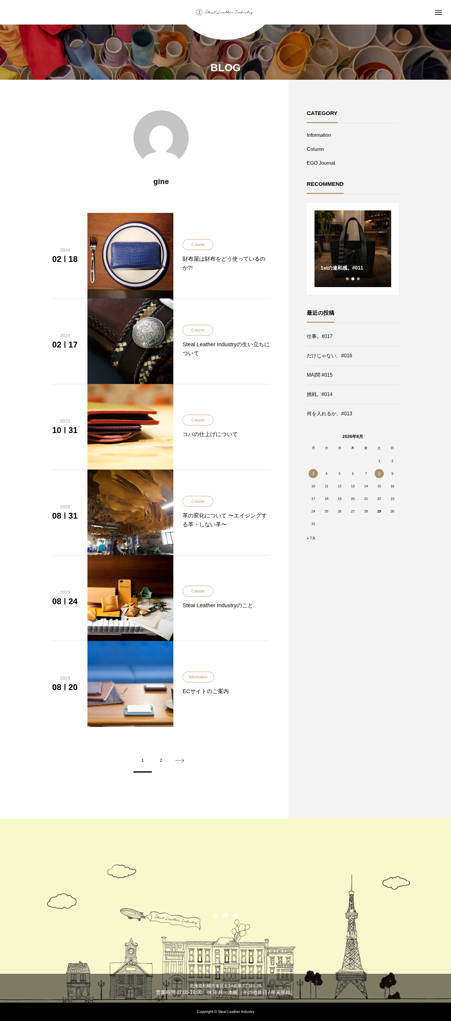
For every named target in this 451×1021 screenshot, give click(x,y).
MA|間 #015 (320, 375)
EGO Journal (321, 163)
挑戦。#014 (320, 394)
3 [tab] (358, 278)
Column (315, 149)
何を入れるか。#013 (329, 413)
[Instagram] (215, 915)
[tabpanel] (352, 248)
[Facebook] (225, 915)
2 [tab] (353, 278)
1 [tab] (347, 278)
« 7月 (311, 538)
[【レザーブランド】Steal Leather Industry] (225, 12)
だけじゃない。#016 (329, 355)
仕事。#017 (320, 336)
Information (319, 135)
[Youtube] (235, 915)
